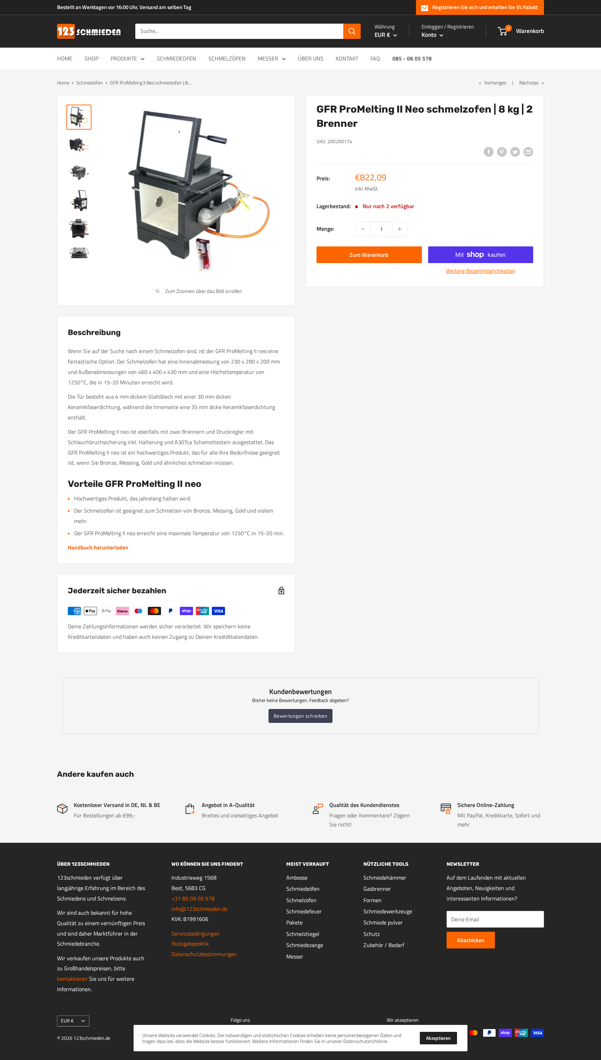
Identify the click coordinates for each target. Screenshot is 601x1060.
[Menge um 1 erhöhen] (399, 229)
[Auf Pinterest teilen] (502, 151)
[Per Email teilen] (528, 151)
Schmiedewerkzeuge (387, 911)
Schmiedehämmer (384, 877)
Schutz (371, 934)
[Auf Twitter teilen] (515, 151)
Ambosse (296, 877)
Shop (91, 58)
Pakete (294, 922)
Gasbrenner (377, 888)
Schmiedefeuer (304, 911)
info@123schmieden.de (199, 909)
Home (64, 58)
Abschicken (470, 940)
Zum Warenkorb (369, 255)
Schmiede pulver (383, 922)
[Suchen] (352, 31)
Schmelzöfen (227, 58)
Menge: (325, 229)
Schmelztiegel (302, 934)
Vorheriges (495, 82)
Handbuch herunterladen (98, 547)
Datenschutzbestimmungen (204, 954)
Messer (268, 58)
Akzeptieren (438, 1038)
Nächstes (529, 82)
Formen (372, 900)
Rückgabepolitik (190, 943)
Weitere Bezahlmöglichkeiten (480, 271)
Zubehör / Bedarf (383, 945)
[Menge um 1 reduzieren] (362, 229)
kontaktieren (72, 979)
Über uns (310, 58)
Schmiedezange (304, 945)
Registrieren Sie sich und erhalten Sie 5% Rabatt (485, 7)
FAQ (375, 58)
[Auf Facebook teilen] (489, 151)
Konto (430, 34)
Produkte (124, 58)
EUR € (67, 1020)
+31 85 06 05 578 (193, 898)
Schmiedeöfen (176, 58)
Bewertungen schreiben (301, 715)
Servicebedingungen (195, 933)
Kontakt (347, 58)
